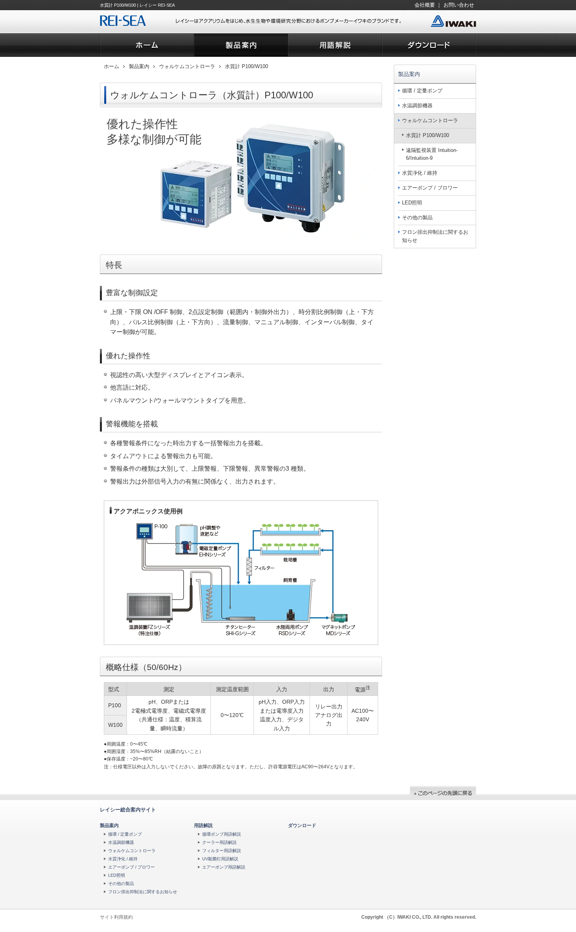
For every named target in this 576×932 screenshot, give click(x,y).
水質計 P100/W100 (246, 66)
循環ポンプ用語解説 (221, 834)
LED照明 (412, 203)
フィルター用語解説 (221, 850)
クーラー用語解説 (219, 842)
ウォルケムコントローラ (187, 66)
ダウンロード (302, 825)
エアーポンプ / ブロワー (430, 188)
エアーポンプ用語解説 (223, 867)
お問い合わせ (459, 5)
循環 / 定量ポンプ (422, 91)
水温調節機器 (417, 105)
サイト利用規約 (116, 917)
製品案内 (139, 66)
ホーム (111, 66)
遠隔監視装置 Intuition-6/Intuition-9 (432, 154)
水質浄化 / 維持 (419, 173)
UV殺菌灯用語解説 (220, 858)
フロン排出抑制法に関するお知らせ (435, 236)
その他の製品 (417, 217)
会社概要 (425, 5)
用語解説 (203, 825)
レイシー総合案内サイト (128, 810)
